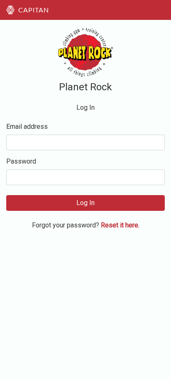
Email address (27, 126)
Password (21, 161)
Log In (85, 203)
